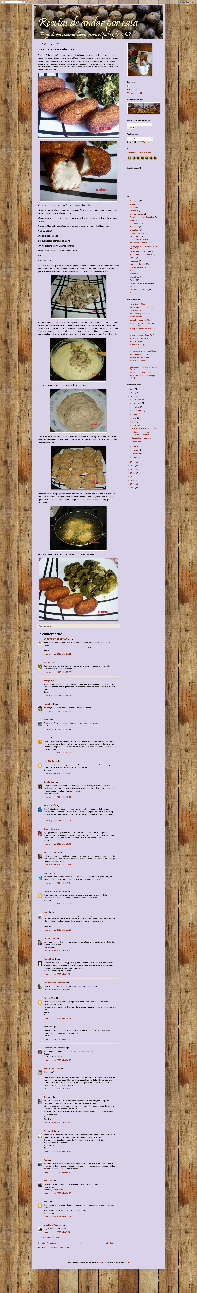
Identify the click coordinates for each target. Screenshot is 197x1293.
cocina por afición (137, 317)
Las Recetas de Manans (54, 982)
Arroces (133, 204)
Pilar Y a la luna (51, 852)
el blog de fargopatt (138, 332)
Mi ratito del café (51, 1068)
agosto (136, 414)
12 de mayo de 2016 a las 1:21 (57, 974)
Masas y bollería (137, 239)
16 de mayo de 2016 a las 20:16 (57, 1193)
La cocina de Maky (138, 304)
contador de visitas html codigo (140, 153)
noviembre (137, 403)
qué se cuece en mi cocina (141, 372)
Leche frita (136, 442)
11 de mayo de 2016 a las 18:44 (57, 729)
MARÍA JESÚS (50, 805)
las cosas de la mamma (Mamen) (144, 351)
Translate (147, 142)
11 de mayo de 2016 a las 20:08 (57, 820)
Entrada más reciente (47, 1243)
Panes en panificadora (139, 251)
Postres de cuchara (138, 267)
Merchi (47, 912)
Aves (132, 207)
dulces (132, 220)
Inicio (81, 1243)
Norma (46, 719)
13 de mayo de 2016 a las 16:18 (57, 1151)
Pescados (134, 261)
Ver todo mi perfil (134, 93)
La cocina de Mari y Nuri (55, 891)
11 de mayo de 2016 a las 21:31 (57, 883)
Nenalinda (48, 782)
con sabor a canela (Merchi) (142, 320)
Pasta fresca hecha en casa (141, 254)
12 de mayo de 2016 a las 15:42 (57, 1018)
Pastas (132, 258)
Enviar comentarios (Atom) (61, 1247)
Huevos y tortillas (137, 233)
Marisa (47, 1201)
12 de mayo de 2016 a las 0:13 (57, 951)
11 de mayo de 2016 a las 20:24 (57, 865)
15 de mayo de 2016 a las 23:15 (57, 1172)
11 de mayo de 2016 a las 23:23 (57, 930)
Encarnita (48, 662)
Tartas (132, 280)
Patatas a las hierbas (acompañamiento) (141, 433)
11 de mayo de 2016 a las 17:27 (57, 672)
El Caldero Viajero (52, 1225)
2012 (132, 473)
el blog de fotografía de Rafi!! (142, 335)
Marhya (47, 680)
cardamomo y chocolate (140, 313)
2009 (132, 484)
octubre (136, 407)
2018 (132, 389)
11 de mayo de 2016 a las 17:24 (57, 654)
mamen (47, 738)
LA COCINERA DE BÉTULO (56, 639)
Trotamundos (135, 310)
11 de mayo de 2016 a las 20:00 (57, 797)
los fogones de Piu (137, 364)
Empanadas (135, 223)
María (46, 1160)
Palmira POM (49, 998)
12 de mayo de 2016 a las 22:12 (57, 1060)
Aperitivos (134, 201)
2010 (132, 480)
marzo (135, 450)
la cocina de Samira (138, 348)
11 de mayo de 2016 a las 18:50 (57, 753)
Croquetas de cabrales (141, 438)
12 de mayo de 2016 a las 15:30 (57, 990)
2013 (132, 469)
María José (49, 1181)
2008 (132, 487)
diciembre (137, 399)
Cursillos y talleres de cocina (142, 217)
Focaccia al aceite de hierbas (144, 428)
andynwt (100, 1262)
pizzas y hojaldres (137, 264)
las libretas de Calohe (139, 354)
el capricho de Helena (139, 338)
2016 (132, 396)
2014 (132, 465)
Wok (131, 293)
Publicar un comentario (50, 1237)
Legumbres (134, 236)
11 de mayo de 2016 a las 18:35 (57, 711)
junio (135, 421)
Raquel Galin (49, 829)
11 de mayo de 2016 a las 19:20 (57, 774)
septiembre (138, 410)
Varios (132, 286)
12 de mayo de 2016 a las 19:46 (57, 1039)
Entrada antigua (112, 1243)
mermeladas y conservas (140, 243)
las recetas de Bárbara (139, 357)
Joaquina (48, 704)
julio (134, 418)
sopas (132, 274)
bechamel (58, 322)
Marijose (47, 873)
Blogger (126, 1262)
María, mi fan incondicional (141, 307)
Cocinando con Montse (54, 1047)
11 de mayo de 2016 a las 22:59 (57, 904)
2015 (132, 462)
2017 (132, 393)
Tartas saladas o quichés (140, 283)
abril (135, 446)
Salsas (132, 270)
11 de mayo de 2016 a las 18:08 (57, 696)
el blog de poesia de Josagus (142, 329)
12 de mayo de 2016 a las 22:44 (57, 1123)
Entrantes (134, 230)
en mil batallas (136, 341)
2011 (132, 476)
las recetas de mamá (139, 360)
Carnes (133, 211)
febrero (136, 454)
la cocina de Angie (137, 345)
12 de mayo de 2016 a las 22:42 (57, 1089)
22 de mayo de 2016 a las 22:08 (57, 1216)
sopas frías (134, 277)
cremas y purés (136, 214)
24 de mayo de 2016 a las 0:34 (57, 1232)
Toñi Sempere (50, 938)
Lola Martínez (50, 761)
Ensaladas (134, 227)
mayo (135, 425)
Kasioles (47, 1097)
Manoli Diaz (49, 959)
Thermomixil (49, 1131)
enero (135, 457)
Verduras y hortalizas (139, 290)
